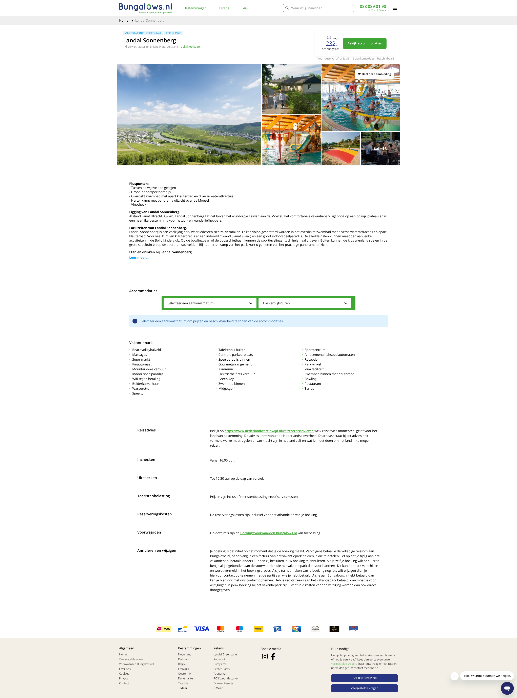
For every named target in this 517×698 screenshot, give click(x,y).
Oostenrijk (184, 674)
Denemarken (186, 678)
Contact (124, 683)
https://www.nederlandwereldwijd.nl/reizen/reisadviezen (269, 431)
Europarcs (219, 664)
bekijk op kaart (190, 47)
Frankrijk (183, 669)
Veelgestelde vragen (132, 659)
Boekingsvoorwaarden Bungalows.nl (268, 533)
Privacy (123, 678)
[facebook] (273, 656)
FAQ (245, 8)
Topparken (220, 674)
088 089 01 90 (373, 6)
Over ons (125, 669)
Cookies (124, 674)
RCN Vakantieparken (226, 678)
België (182, 664)
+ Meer (182, 688)
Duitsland (184, 659)
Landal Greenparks (225, 654)
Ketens (224, 8)
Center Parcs (221, 669)
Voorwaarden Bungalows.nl (136, 664)
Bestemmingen (195, 8)
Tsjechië (183, 683)
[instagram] (265, 656)
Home (124, 20)
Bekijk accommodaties (365, 43)
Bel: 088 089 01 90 (364, 678)
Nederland (184, 654)
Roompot (219, 659)
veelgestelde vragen (343, 664)
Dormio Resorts (223, 683)
